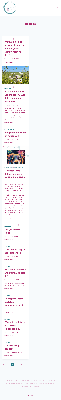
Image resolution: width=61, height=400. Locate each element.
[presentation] (15, 75)
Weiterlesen (9, 62)
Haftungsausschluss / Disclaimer (44, 380)
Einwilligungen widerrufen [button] (30, 386)
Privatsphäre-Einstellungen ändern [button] (17, 383)
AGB (15, 380)
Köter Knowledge (19, 39)
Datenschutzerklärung (26, 380)
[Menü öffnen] (57, 8)
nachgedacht (8, 88)
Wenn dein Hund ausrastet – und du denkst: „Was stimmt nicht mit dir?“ (14, 48)
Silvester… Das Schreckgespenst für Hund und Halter (15, 174)
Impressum (9, 380)
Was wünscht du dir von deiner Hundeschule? (15, 325)
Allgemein (7, 246)
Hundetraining (8, 39)
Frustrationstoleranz (11, 225)
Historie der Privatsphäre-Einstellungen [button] (42, 383)
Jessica (8, 58)
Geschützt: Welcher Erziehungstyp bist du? (15, 273)
